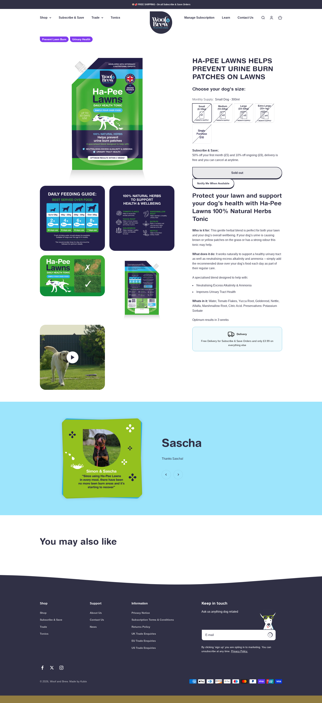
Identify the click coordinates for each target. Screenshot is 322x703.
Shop (44, 17)
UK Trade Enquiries (144, 633)
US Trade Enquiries (144, 647)
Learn (226, 17)
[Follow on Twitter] (51, 667)
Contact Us (245, 17)
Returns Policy (141, 626)
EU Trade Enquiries (144, 640)
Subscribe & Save (71, 17)
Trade (95, 17)
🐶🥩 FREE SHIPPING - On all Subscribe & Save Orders (161, 4)
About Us (96, 612)
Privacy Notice (141, 612)
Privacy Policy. (239, 651)
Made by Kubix (78, 681)
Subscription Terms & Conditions (153, 619)
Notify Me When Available (213, 183)
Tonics (115, 17)
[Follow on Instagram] (61, 667)
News (93, 626)
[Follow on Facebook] (42, 667)
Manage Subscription (199, 17)
